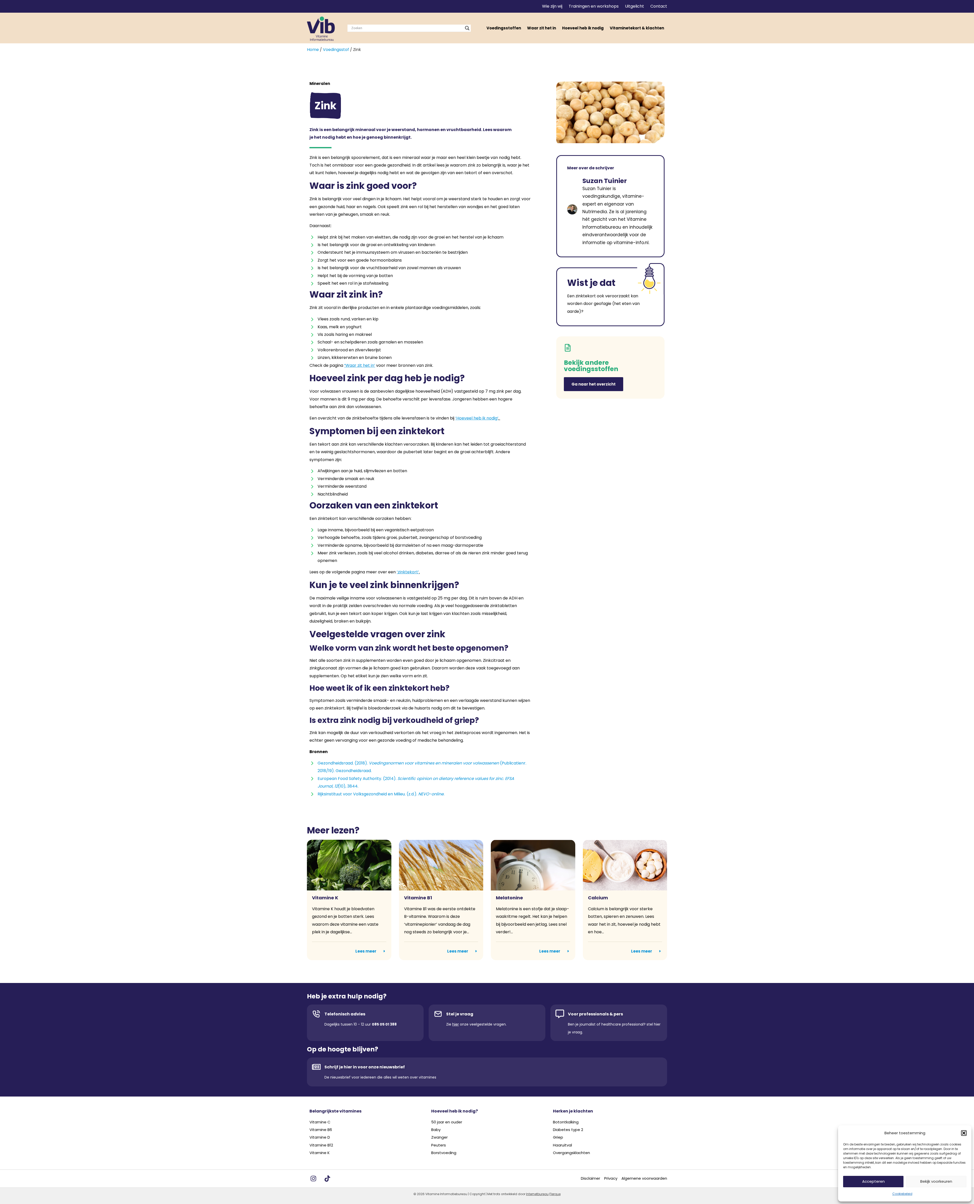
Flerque (555, 1194)
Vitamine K (325, 898)
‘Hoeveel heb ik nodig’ (476, 418)
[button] (963, 1133)
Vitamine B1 (418, 898)
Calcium (598, 898)
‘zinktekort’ (408, 572)
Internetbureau (537, 1194)
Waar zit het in (541, 28)
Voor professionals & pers (595, 1014)
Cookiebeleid (902, 1194)
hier (455, 1024)
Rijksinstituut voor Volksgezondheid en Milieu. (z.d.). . (381, 794)
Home (313, 49)
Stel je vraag (459, 1014)
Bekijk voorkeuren (936, 1181)
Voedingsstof (336, 49)
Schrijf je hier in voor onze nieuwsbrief (364, 1067)
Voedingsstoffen (503, 28)
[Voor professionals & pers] (559, 1014)
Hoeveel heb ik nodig (583, 28)
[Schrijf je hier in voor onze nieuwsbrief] (316, 1067)
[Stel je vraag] (438, 1014)
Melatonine (509, 898)
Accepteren (873, 1181)
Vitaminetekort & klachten (637, 28)
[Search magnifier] (467, 28)
